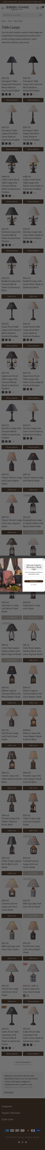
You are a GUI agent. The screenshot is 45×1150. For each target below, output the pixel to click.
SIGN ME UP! (33, 581)
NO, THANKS (33, 584)
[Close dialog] (43, 560)
